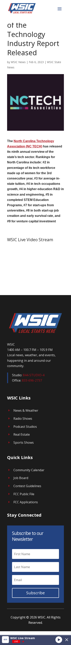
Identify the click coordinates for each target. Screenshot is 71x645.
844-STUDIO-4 (33, 375)
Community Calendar (28, 470)
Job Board (20, 478)
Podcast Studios (25, 426)
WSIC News (18, 62)
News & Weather (25, 410)
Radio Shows (22, 418)
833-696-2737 (32, 380)
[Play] (58, 639)
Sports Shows (23, 442)
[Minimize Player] (66, 639)
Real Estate (21, 434)
